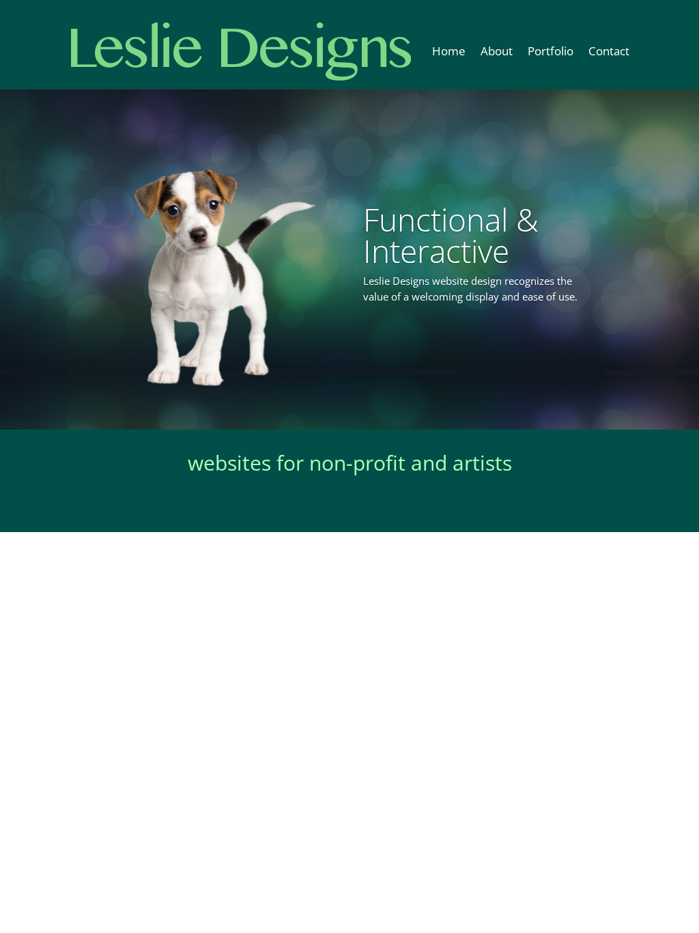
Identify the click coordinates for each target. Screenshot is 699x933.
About (497, 51)
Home (449, 51)
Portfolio (550, 51)
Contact (608, 51)
